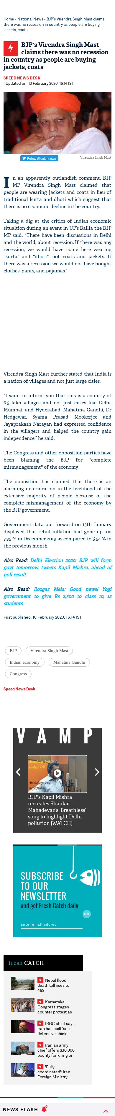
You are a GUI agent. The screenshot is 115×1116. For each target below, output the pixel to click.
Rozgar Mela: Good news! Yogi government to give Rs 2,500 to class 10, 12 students (58, 596)
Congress (18, 673)
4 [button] (66, 837)
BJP (13, 650)
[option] (57, 791)
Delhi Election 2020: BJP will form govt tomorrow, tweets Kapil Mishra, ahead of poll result (58, 567)
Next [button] (97, 768)
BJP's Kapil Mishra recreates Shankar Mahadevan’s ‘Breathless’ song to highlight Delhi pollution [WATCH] (57, 810)
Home (9, 19)
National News (30, 19)
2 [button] (49, 837)
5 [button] (75, 837)
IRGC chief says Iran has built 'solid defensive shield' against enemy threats (56, 1033)
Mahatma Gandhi (69, 662)
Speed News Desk (22, 78)
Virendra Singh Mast (49, 650)
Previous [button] (18, 768)
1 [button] (40, 837)
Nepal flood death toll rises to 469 (53, 985)
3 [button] (57, 837)
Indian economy (25, 662)
